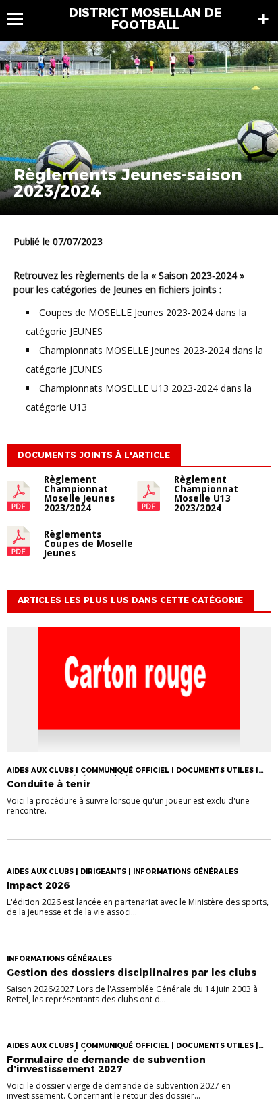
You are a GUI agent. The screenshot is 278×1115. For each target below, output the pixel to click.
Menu (21, 19)
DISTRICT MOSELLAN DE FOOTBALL (145, 18)
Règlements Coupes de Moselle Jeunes (88, 543)
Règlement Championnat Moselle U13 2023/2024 (206, 494)
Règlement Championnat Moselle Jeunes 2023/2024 (79, 494)
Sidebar (263, 19)
